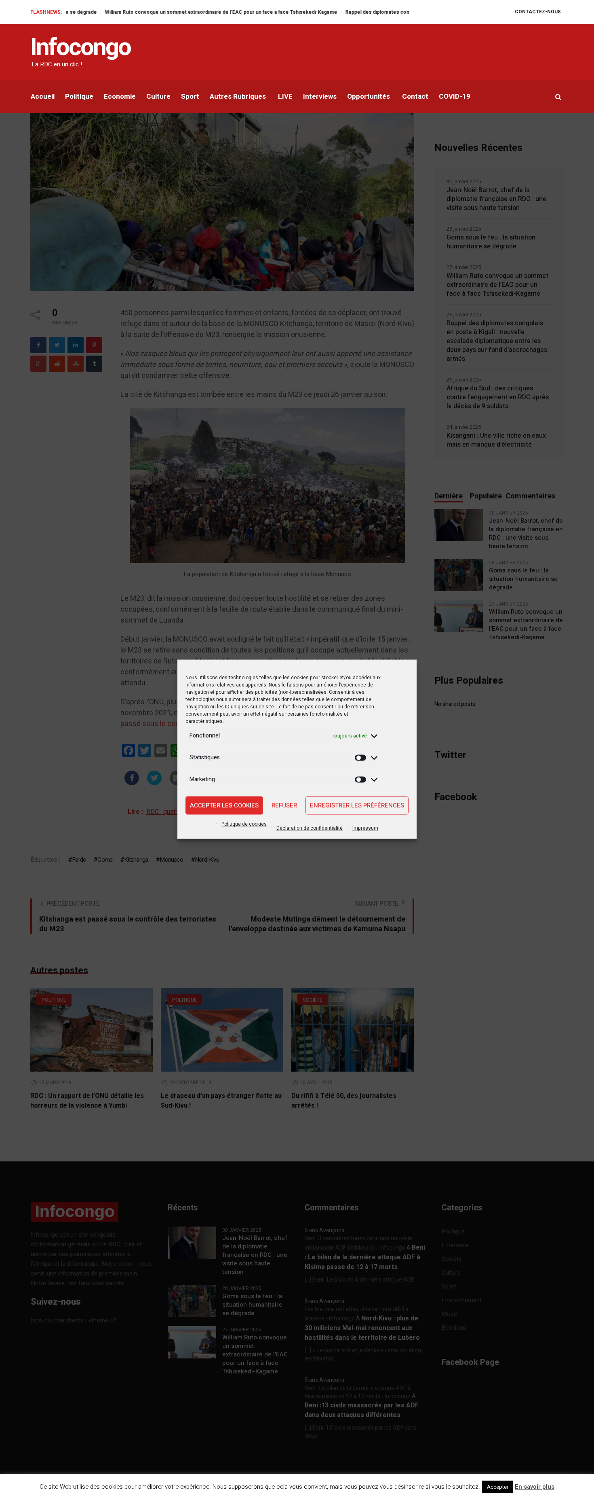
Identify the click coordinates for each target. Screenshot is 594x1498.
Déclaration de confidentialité (309, 827)
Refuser (284, 805)
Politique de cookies (244, 823)
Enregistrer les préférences (357, 805)
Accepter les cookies (224, 805)
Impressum (365, 827)
